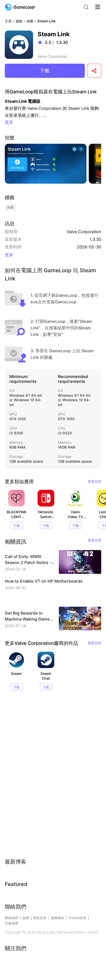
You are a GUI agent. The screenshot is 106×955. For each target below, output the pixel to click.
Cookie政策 (77, 918)
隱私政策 (40, 918)
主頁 (8, 21)
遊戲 (19, 21)
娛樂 (30, 21)
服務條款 (57, 918)
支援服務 (11, 923)
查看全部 (94, 481)
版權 (25, 918)
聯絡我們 (11, 918)
